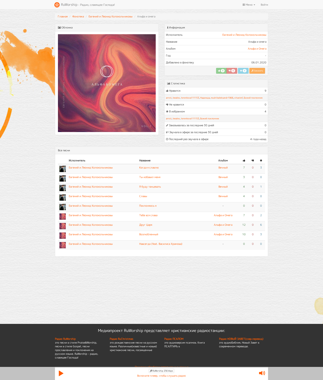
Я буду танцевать (150, 186)
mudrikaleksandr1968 (222, 97)
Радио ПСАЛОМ (173, 339)
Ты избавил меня (149, 177)
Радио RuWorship (65, 339)
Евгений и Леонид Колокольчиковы (111, 16)
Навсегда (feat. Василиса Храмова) (160, 244)
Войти (264, 4)
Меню (249, 4)
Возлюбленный (148, 234)
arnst (169, 97)
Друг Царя (145, 224)
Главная (63, 16)
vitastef (238, 97)
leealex (176, 97)
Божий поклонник (253, 97)
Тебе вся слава (148, 215)
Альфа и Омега (257, 48)
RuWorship (87, 4)
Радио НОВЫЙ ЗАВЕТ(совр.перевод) (241, 339)
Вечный (223, 167)
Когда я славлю (149, 167)
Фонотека (78, 16)
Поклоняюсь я (147, 205)
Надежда (205, 97)
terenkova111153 (190, 97)
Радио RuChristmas (121, 339)
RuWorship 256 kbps (162, 370)
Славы (143, 196)
